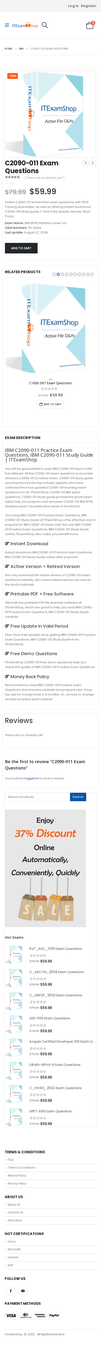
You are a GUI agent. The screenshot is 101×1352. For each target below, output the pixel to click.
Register (88, 6)
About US (14, 1205)
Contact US (15, 1212)
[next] (92, 163)
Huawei (13, 1257)
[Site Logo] (25, 25)
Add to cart (21, 248)
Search (78, 797)
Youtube (23, 1291)
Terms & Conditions (21, 1167)
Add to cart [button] (53, 404)
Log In (73, 6)
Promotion (15, 1220)
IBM (50, 379)
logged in (31, 778)
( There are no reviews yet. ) (44, 178)
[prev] (85, 163)
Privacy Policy (17, 1183)
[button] (8, 25)
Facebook (10, 1291)
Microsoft (14, 1249)
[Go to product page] (50, 328)
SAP (10, 1265)
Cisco (12, 1241)
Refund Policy (17, 1175)
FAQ (10, 1160)
